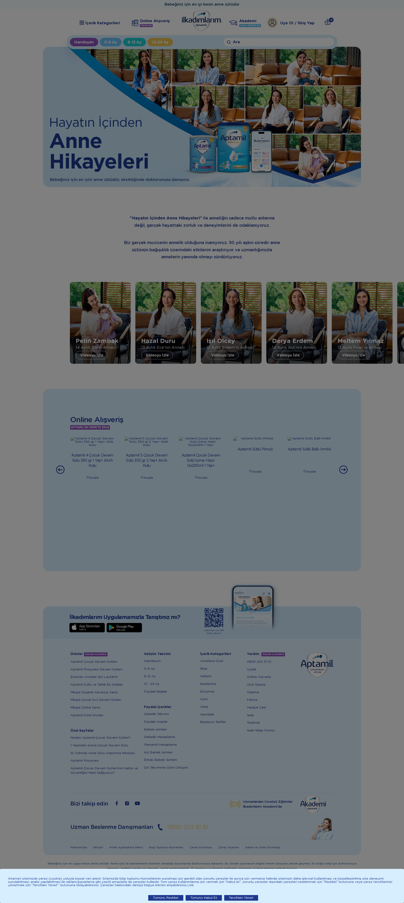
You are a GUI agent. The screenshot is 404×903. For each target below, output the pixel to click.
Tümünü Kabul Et (203, 897)
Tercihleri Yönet (241, 897)
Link (190, 885)
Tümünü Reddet (166, 897)
